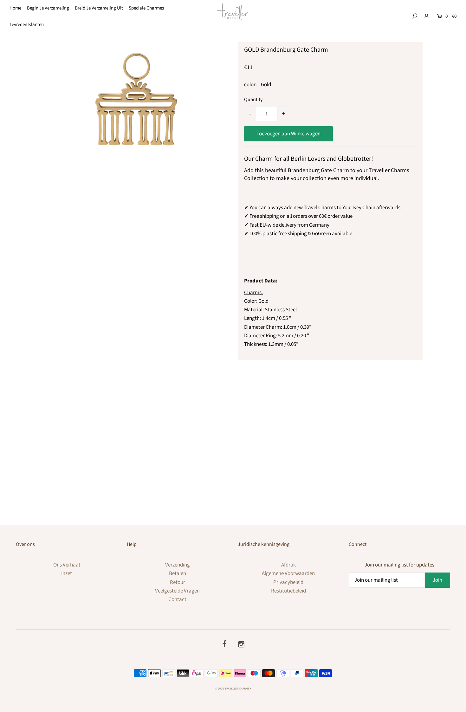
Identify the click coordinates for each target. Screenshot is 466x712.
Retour (177, 582)
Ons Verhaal (66, 565)
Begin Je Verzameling (48, 8)
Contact (177, 599)
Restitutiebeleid (288, 591)
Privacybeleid (288, 582)
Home (15, 8)
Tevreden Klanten (27, 24)
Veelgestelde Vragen (177, 591)
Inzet (66, 573)
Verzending (177, 565)
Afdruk (288, 565)
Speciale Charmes (146, 8)
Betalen (177, 573)
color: (250, 84)
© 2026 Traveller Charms (232, 689)
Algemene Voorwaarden (288, 573)
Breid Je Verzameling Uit (99, 8)
